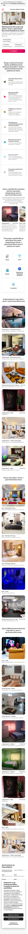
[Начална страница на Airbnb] (3, 9)
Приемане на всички (13, 915)
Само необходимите (13, 919)
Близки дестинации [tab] (7, 870)
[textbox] (7, 46)
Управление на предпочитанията (13, 923)
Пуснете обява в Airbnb (17, 9)
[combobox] (13, 41)
